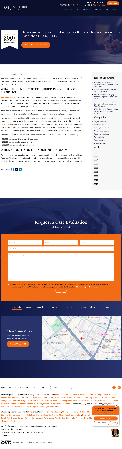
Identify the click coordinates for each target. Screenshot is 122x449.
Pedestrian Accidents (101, 134)
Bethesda (16, 397)
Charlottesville (65, 415)
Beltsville (16, 400)
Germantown (26, 397)
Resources (40, 442)
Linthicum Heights (8, 404)
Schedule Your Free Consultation (36, 45)
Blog (106, 9)
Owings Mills (66, 400)
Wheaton (18, 407)
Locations (98, 9)
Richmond (19, 415)
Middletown (6, 397)
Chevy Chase (60, 397)
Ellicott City (47, 400)
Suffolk (27, 415)
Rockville (59, 394)
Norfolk (14, 421)
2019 (95, 180)
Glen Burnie (67, 404)
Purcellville (29, 418)
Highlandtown (38, 407)
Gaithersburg (48, 397)
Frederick (39, 307)
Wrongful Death (100, 143)
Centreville (53, 415)
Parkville (101, 400)
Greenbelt (97, 397)
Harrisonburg (87, 415)
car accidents (6, 124)
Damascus (92, 394)
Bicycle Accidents (100, 122)
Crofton (39, 404)
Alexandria (5, 421)
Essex (95, 400)
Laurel (29, 400)
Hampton (39, 418)
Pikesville (57, 400)
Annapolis (31, 404)
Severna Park (53, 307)
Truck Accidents (22, 75)
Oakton (21, 418)
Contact (114, 9)
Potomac (67, 394)
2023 (95, 164)
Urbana (79, 397)
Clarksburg (87, 397)
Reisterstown (86, 400)
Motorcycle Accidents (101, 131)
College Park (6, 400)
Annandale (76, 415)
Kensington (38, 397)
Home (65, 9)
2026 (95, 152)
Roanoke (34, 415)
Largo (23, 400)
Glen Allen (94, 307)
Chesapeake (68, 307)
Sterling (4, 415)
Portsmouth (49, 418)
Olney (74, 394)
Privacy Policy (81, 287)
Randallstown (112, 400)
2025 (95, 156)
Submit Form (61, 292)
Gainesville (70, 418)
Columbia (37, 400)
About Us (74, 9)
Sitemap (49, 442)
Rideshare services (9, 97)
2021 (95, 172)
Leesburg (107, 307)
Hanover (112, 394)
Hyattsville (49, 407)
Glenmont (27, 407)
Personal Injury (99, 137)
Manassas (81, 307)
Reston (11, 415)
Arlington (57, 412)
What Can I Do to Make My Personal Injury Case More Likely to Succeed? (106, 84)
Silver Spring (17, 307)
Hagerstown (102, 394)
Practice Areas (86, 9)
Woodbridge (60, 418)
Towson (76, 400)
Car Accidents (99, 125)
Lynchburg (43, 415)
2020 (95, 176)
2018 (95, 184)
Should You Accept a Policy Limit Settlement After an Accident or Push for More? (105, 104)
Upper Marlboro (108, 397)
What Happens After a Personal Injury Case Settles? (105, 90)
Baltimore (21, 404)
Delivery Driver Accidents (103, 128)
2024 (95, 160)
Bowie (28, 307)
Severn (46, 404)
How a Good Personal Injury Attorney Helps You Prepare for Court (105, 97)
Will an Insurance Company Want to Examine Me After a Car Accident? (106, 111)
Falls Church (12, 418)
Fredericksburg (82, 418)
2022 (95, 168)
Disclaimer (93, 287)
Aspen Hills (82, 394)
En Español (113, 3)
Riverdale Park (7, 407)
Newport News (79, 412)
